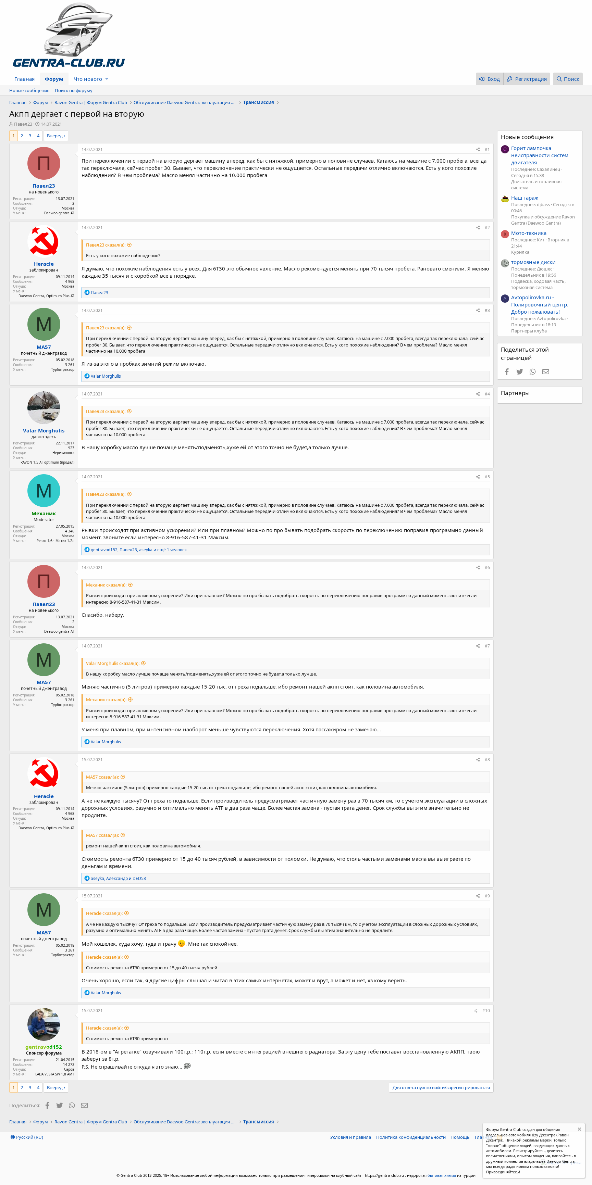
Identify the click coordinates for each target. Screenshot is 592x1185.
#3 (487, 310)
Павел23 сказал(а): (105, 245)
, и (118, 878)
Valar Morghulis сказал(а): (112, 663)
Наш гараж (524, 197)
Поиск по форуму (73, 90)
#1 (487, 149)
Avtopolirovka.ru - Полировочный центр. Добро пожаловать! (539, 304)
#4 (487, 394)
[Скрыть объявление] (578, 1130)
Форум (54, 78)
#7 (487, 646)
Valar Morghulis (43, 430)
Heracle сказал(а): (104, 913)
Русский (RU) (29, 1137)
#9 (487, 896)
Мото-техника (528, 232)
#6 (487, 567)
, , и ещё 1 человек (139, 550)
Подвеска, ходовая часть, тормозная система (538, 284)
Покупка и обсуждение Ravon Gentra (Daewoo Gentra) (543, 220)
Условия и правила (350, 1137)
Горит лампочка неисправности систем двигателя (539, 155)
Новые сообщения (29, 90)
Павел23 (23, 124)
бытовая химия (442, 1175)
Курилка (520, 252)
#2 (487, 227)
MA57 (44, 346)
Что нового (88, 78)
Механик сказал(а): (106, 585)
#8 (487, 759)
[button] (106, 79)
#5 (487, 477)
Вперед (55, 136)
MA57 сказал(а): (102, 777)
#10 (486, 1010)
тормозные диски (533, 262)
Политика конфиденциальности (411, 1137)
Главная (24, 78)
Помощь (460, 1137)
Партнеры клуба (529, 331)
